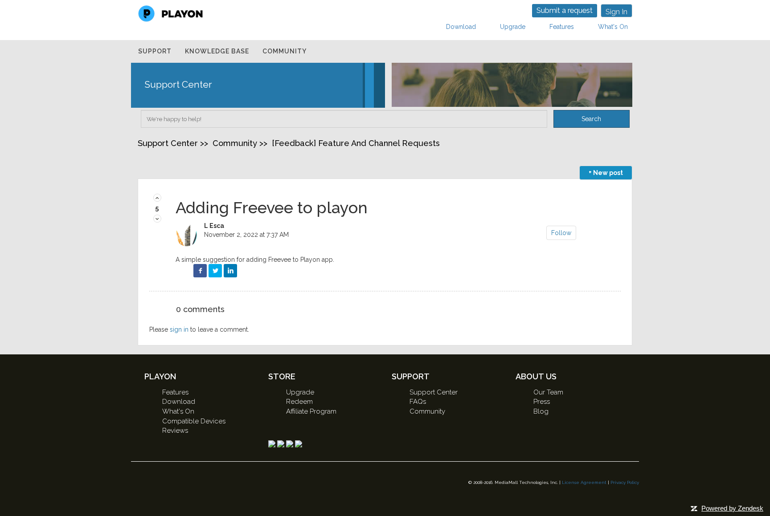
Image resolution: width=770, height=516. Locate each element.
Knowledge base (217, 51)
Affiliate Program (311, 411)
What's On (613, 26)
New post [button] (608, 172)
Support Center (168, 143)
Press (541, 402)
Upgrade (512, 26)
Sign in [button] (616, 12)
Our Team (548, 392)
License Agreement (584, 482)
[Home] (170, 12)
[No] (157, 219)
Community (284, 51)
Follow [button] (561, 232)
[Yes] (157, 198)
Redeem (299, 402)
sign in (179, 329)
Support (155, 51)
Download (461, 26)
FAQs (418, 402)
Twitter (215, 270)
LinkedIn (230, 270)
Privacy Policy (624, 482)
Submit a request (565, 10)
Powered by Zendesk (732, 508)
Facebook (200, 270)
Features (561, 26)
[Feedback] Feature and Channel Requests (356, 143)
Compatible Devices (193, 421)
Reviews (175, 431)
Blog (541, 411)
